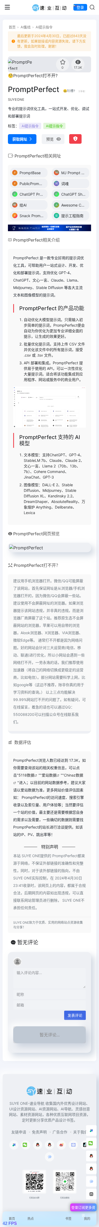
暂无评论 (27, 942)
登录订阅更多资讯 (83, 1208)
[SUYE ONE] (49, 7)
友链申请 (18, 1132)
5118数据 (26, 775)
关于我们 (80, 1132)
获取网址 (19, 139)
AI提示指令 (44, 27)
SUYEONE (16, 100)
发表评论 (75, 1015)
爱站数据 (49, 775)
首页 (12, 27)
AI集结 (26, 27)
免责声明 (39, 1132)
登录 (80, 7)
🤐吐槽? (69, 91)
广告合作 (60, 1132)
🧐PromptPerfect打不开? (33, 75)
